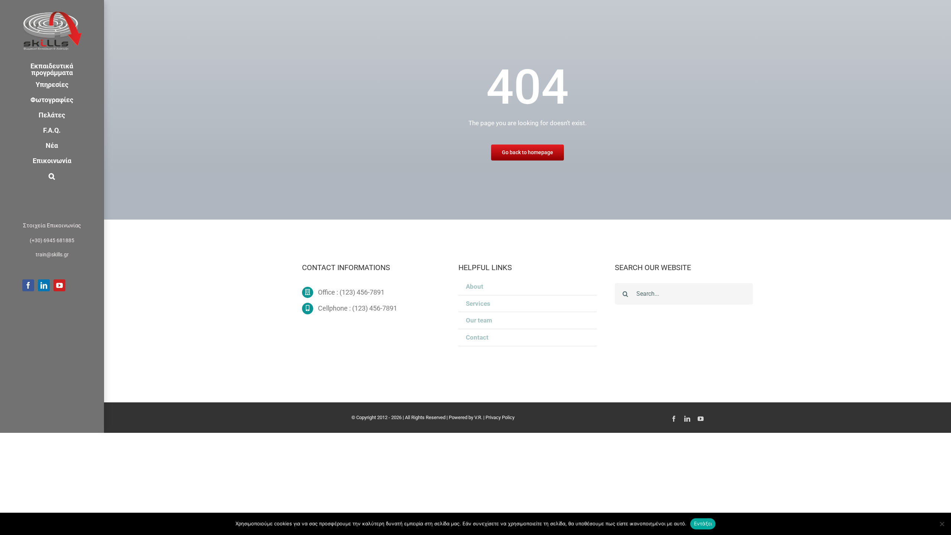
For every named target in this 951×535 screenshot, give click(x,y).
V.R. (478, 417)
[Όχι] (941, 524)
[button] (52, 176)
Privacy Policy (500, 417)
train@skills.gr (52, 254)
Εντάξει (703, 523)
